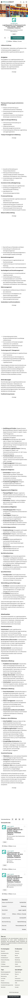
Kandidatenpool (4, 957)
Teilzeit (14, 34)
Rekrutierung (4, 976)
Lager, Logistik (10, 826)
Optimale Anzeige (5, 974)
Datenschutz (17, 978)
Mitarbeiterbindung (5, 982)
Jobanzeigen (3, 955)
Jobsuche (17, 953)
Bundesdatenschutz (19, 980)
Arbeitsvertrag (18, 962)
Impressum (17, 985)
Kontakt (17, 987)
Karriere (2, 980)
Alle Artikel (3, 987)
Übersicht (3, 951)
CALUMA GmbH (14, 23)
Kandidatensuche (4, 953)
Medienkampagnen (5, 966)
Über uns (17, 974)
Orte (16, 976)
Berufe (16, 955)
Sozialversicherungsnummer (7, 985)
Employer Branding (5, 959)
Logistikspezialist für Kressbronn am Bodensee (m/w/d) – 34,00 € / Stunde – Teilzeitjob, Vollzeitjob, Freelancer (14, 879)
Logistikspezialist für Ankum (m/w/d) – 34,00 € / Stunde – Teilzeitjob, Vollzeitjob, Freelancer (15, 855)
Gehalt (16, 964)
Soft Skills (3, 978)
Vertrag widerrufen (14, 996)
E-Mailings (3, 964)
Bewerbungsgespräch (5, 972)
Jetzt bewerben (18, 37)
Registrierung (18, 972)
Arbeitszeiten (18, 966)
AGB (16, 982)
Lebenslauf (17, 957)
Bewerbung (17, 959)
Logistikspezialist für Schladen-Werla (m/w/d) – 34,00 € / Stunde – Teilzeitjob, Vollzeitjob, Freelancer (15, 831)
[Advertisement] (14, 87)
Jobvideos (3, 962)
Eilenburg (23, 906)
